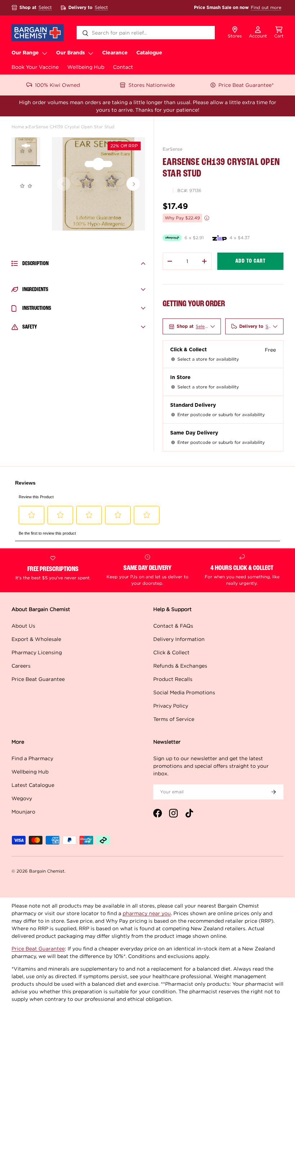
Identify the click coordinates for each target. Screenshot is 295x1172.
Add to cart (250, 261)
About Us (23, 625)
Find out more (266, 7)
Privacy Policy (170, 705)
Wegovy (22, 798)
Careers (21, 665)
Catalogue (149, 52)
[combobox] (146, 32)
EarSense (172, 149)
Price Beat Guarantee (38, 679)
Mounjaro (23, 811)
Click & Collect (171, 652)
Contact (123, 67)
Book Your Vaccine (35, 67)
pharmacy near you (147, 913)
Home (18, 126)
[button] (278, 33)
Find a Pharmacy (32, 758)
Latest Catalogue (33, 785)
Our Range (25, 52)
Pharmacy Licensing (37, 652)
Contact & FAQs (173, 625)
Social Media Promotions (184, 692)
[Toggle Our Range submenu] (44, 53)
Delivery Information (179, 639)
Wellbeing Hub (85, 67)
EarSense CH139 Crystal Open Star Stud (71, 126)
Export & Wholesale (36, 639)
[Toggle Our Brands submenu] (90, 53)
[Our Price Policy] (206, 217)
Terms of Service (173, 719)
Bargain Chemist (46, 871)
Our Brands (70, 52)
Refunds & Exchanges (180, 665)
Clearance (115, 52)
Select (45, 7)
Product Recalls (172, 679)
